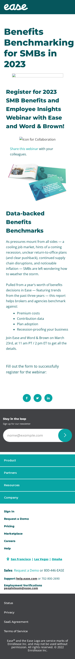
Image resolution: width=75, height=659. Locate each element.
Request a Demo (26, 570)
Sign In (9, 511)
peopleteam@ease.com (21, 588)
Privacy (9, 612)
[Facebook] (27, 398)
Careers (9, 541)
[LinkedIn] (48, 398)
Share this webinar (24, 149)
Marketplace (13, 533)
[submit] (65, 435)
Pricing (9, 526)
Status (8, 603)
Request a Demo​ (16, 519)
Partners (10, 473)
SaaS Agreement (16, 622)
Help (7, 548)
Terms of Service (16, 631)
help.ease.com (26, 578)
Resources (12, 485)
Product (10, 460)
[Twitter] (38, 398)
